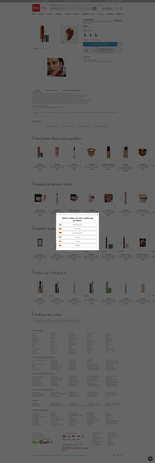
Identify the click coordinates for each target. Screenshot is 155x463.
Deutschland (77, 233)
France (77, 237)
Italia (77, 241)
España (77, 245)
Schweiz (77, 228)
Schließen (97, 214)
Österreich (77, 224)
